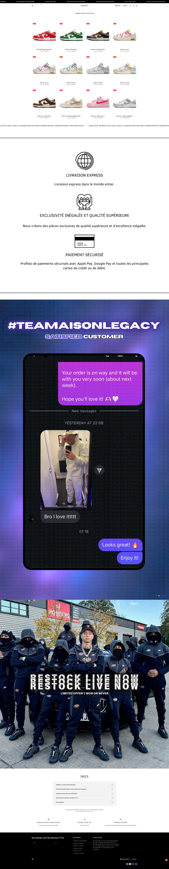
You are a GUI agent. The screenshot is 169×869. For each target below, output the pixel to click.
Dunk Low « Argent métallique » (124, 116)
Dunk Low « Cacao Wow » (44, 116)
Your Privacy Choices (78, 853)
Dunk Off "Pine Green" (71, 49)
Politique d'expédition (78, 843)
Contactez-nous (77, 850)
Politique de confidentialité (80, 840)
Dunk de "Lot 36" (71, 82)
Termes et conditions (78, 845)
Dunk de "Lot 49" (98, 82)
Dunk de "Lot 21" (44, 82)
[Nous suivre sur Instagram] (32, 859)
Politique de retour (77, 848)
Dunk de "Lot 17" (124, 49)
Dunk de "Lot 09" (124, 82)
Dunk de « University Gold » (98, 49)
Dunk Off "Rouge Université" (44, 49)
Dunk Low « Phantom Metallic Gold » (71, 116)
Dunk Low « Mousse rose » (98, 116)
